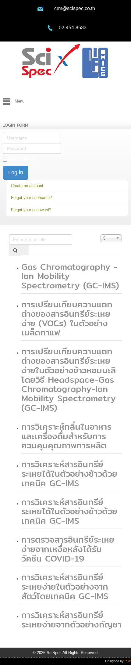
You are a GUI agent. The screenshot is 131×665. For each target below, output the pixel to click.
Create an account (27, 185)
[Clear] (25, 250)
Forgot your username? (31, 197)
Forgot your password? (31, 210)
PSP (128, 661)
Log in (15, 172)
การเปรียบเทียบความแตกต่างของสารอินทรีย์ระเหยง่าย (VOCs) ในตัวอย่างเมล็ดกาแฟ (66, 318)
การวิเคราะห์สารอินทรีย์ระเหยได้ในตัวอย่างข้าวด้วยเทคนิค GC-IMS (69, 473)
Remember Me (22, 159)
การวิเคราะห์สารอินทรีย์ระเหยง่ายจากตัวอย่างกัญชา (71, 619)
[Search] (15, 250)
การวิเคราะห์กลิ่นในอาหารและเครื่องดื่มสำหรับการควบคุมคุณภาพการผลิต (66, 436)
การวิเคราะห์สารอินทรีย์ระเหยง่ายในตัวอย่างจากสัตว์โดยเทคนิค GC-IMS (64, 586)
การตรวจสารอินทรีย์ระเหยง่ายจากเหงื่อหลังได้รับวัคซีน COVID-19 (67, 549)
